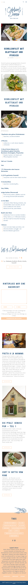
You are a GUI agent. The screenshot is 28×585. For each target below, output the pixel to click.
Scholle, (24, 261)
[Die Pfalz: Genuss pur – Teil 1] (14, 401)
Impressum (15, 576)
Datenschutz (6, 576)
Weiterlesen (7, 381)
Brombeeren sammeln (10, 522)
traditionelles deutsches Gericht (14, 533)
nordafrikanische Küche (18, 528)
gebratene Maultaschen (10, 525)
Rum (10, 530)
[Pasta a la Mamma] (14, 340)
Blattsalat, (9, 261)
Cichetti (16, 530)
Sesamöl (14, 263)
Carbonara (6, 528)
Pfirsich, (20, 261)
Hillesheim (21, 525)
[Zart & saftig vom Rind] (14, 459)
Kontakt (23, 576)
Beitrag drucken (14, 267)
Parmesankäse (14, 535)
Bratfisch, (15, 261)
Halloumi (21, 522)
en (4, 2)
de (1, 2)
